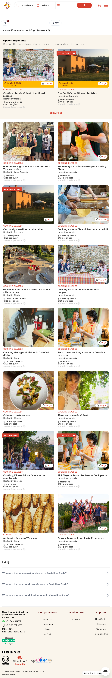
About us (47, 619)
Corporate (101, 629)
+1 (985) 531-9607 (14, 625)
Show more (56, 113)
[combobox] (27, 5)
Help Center (101, 619)
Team (47, 629)
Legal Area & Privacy (9, 674)
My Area (76, 619)
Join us (47, 634)
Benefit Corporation (40, 671)
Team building (101, 634)
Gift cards (100, 624)
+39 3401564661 (13, 621)
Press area (48, 624)
